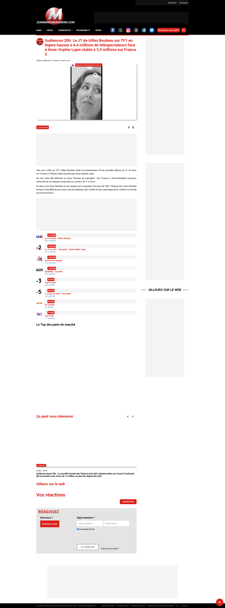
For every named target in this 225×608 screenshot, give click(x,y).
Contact (184, 606)
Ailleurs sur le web (164, 289)
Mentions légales (108, 606)
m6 (68, 60)
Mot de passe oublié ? (110, 548)
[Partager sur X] (133, 127)
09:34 (45, 470)
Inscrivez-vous (49, 523)
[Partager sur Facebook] (129, 127)
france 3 (64, 60)
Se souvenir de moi (86, 529)
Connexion (172, 2)
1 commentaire (42, 127)
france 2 (57, 60)
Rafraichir (128, 501)
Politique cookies (123, 606)
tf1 (52, 60)
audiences (46, 60)
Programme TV (83, 30)
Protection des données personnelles (160, 606)
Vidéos (50, 30)
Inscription (183, 2)
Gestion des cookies (138, 606)
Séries (98, 30)
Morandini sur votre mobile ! (168, 30)
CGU (177, 606)
